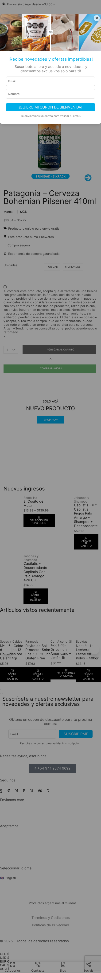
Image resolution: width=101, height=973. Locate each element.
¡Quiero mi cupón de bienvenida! (50, 107)
